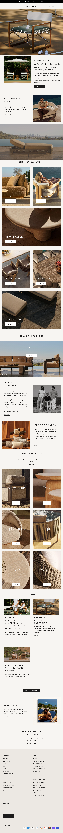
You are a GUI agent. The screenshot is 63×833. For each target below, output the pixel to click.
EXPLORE (39, 86)
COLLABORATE (6, 771)
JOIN (36, 445)
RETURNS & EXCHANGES (39, 790)
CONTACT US (36, 771)
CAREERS (5, 763)
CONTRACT (6, 790)
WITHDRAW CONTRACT (9, 774)
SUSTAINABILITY (37, 763)
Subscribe (8, 815)
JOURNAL (5, 766)
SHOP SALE (7, 118)
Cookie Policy (37, 798)
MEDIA (4, 769)
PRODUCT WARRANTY (39, 788)
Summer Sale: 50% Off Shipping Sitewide (31, 1)
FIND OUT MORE (31, 744)
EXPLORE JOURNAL (31, 690)
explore (31, 465)
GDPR (34, 793)
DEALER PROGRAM (7, 788)
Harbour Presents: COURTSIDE (40, 620)
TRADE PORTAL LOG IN (8, 785)
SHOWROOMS (6, 761)
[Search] (56, 6)
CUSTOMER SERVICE (38, 761)
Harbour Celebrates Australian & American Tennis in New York (15, 623)
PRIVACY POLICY (37, 785)
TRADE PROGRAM (7, 782)
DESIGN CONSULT (37, 758)
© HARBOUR (8, 828)
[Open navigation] (3, 6)
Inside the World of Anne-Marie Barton (16, 668)
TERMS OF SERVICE (38, 766)
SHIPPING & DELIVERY (38, 782)
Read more (8, 641)
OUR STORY (7, 414)
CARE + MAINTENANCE (39, 769)
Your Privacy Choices (39, 795)
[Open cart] (60, 6)
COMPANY (5, 758)
